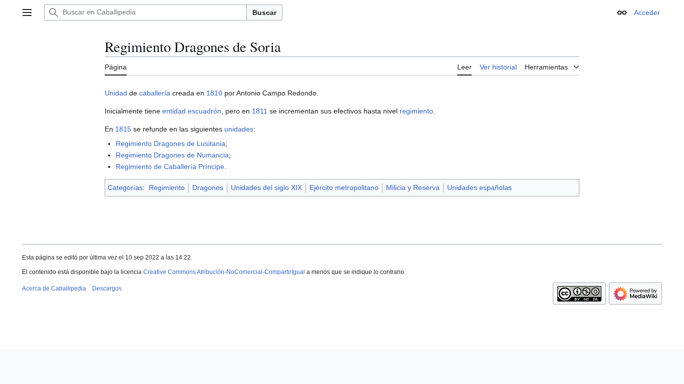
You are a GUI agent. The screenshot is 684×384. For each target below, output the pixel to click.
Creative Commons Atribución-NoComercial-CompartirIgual (224, 272)
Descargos (107, 288)
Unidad (116, 93)
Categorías (125, 188)
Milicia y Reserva (413, 188)
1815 (123, 129)
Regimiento (167, 188)
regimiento (416, 111)
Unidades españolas (479, 188)
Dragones (207, 188)
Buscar (264, 12)
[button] (27, 12)
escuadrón (204, 111)
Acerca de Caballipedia (54, 288)
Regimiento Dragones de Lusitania (170, 144)
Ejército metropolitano (344, 188)
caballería (154, 93)
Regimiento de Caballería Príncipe (170, 166)
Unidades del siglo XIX (266, 188)
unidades (238, 129)
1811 (259, 111)
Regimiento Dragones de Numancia (172, 155)
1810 (214, 93)
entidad (174, 111)
